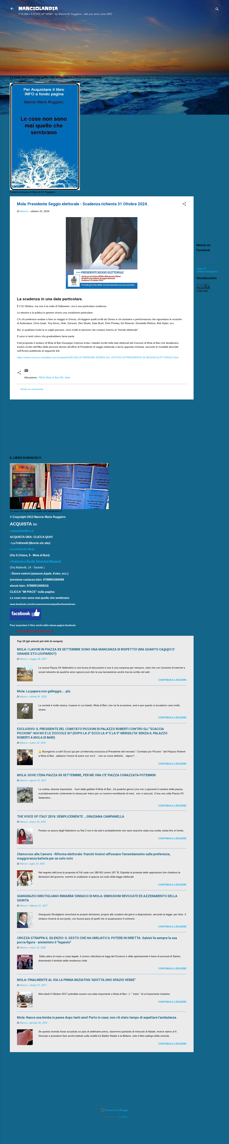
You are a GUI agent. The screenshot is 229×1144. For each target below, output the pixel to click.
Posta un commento (32, 389)
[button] (184, 204)
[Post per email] (26, 371)
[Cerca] (217, 9)
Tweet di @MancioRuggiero (207, 270)
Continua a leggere (172, 679)
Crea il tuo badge (203, 263)
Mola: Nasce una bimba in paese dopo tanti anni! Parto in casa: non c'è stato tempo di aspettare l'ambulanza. (97, 1017)
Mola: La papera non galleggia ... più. (44, 691)
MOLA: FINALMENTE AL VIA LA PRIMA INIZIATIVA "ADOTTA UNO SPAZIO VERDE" (76, 980)
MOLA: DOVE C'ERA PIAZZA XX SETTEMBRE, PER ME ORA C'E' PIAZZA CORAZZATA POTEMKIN (86, 775)
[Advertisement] (207, 76)
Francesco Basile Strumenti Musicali (36, 561)
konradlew (123, 1117)
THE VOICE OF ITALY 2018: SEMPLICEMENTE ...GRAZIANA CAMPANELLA (70, 816)
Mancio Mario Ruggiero (206, 257)
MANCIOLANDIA (38, 8)
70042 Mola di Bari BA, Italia (54, 377)
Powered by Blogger (116, 1110)
